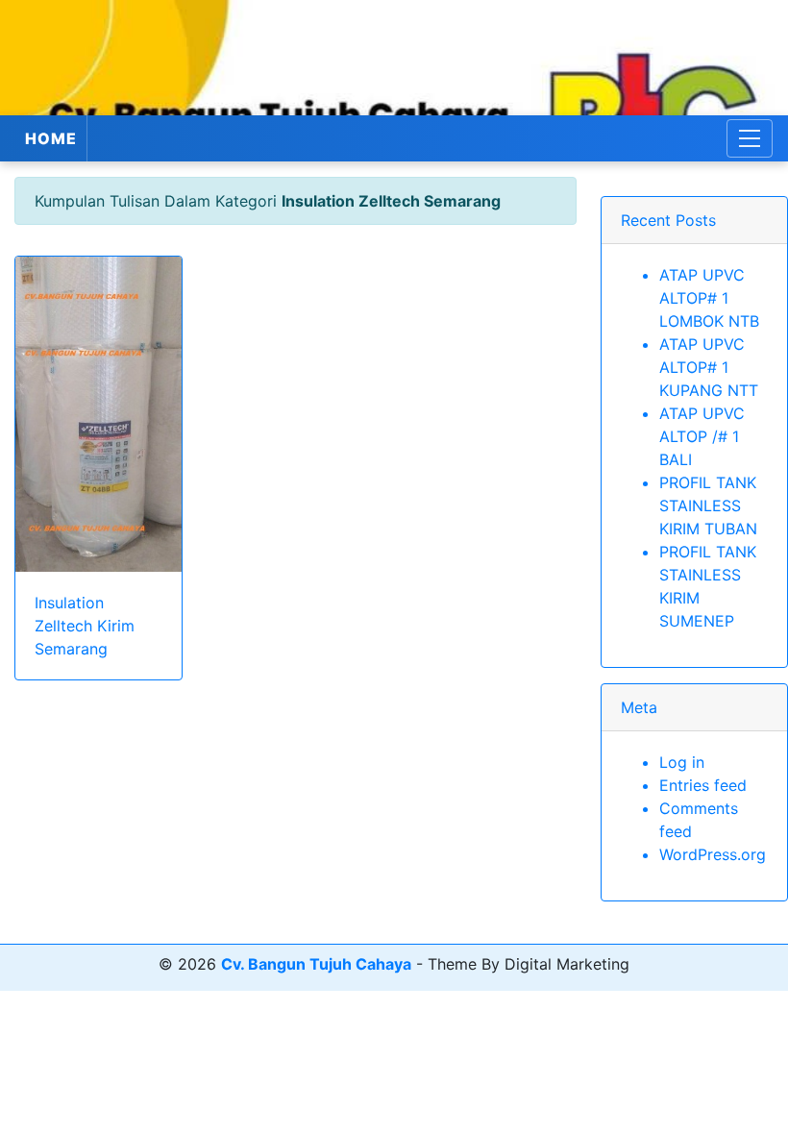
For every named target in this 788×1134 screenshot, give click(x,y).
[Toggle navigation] (749, 138)
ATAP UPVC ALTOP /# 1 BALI (702, 436)
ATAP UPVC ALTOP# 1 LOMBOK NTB (709, 298)
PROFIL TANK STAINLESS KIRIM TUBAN (708, 505)
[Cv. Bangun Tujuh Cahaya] (394, 57)
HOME (51, 138)
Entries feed (703, 785)
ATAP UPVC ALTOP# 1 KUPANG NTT (708, 367)
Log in (681, 762)
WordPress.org (712, 854)
